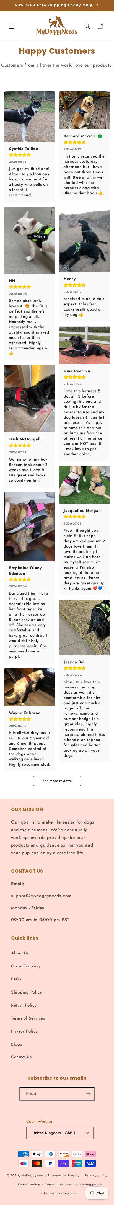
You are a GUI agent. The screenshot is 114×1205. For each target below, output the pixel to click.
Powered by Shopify (63, 1175)
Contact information (60, 1193)
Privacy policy (96, 1175)
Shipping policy (89, 1184)
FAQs (16, 979)
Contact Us (21, 1057)
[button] (11, 26)
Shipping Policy (26, 992)
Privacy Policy (24, 1031)
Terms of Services (28, 1018)
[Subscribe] (88, 1094)
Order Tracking (25, 966)
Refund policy (29, 1184)
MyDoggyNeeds (33, 1175)
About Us (20, 953)
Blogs (16, 1044)
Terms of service (58, 1184)
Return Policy (24, 1005)
